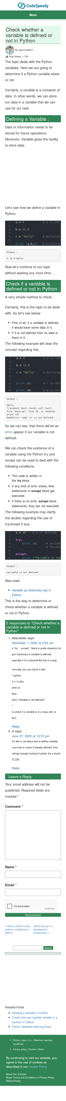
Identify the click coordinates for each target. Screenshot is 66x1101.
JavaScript (18, 1043)
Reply (16, 726)
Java (24, 1040)
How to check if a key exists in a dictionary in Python (17, 929)
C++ (30, 1040)
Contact (32, 1049)
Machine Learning (43, 1040)
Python (16, 1040)
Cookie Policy (38, 1066)
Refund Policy (13, 1080)
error (8, 431)
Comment (14, 806)
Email (11, 884)
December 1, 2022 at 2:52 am (32, 643)
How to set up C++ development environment (43, 929)
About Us (11, 1074)
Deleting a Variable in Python (30, 1013)
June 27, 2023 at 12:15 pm (30, 736)
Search (48, 948)
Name (11, 866)
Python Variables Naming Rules (31, 1027)
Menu (33, 15)
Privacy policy (20, 1049)
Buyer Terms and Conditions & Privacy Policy (30, 1077)
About (41, 1049)
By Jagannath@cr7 (23, 49)
